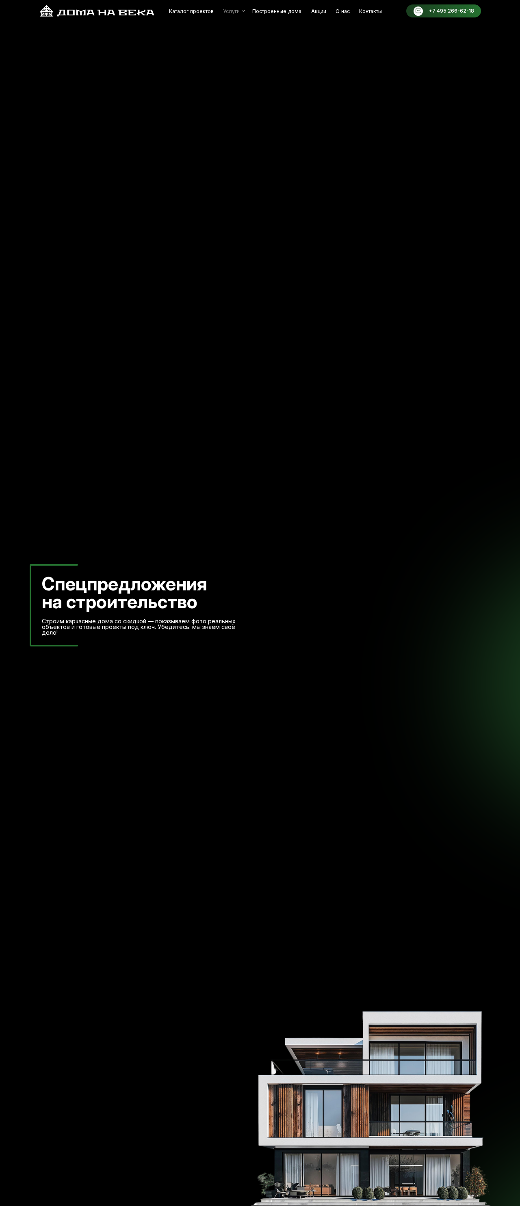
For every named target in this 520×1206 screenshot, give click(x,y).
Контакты (370, 11)
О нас (343, 11)
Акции (318, 11)
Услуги (231, 11)
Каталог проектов (191, 11)
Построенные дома (276, 11)
